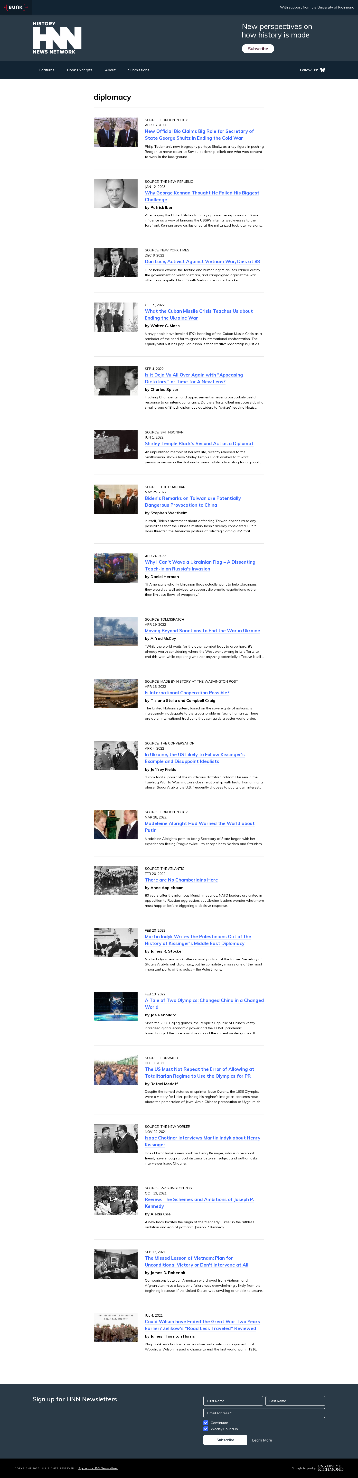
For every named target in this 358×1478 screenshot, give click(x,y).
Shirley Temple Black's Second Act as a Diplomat (199, 443)
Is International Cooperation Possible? (187, 693)
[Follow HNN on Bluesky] (322, 69)
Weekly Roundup (224, 1429)
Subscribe (258, 48)
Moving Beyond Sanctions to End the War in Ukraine (202, 630)
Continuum (219, 1423)
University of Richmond (336, 7)
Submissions (139, 69)
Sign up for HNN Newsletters (98, 1468)
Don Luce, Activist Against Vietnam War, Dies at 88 (202, 261)
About (110, 69)
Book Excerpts (80, 69)
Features (47, 69)
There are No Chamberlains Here (181, 880)
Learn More (262, 1440)
